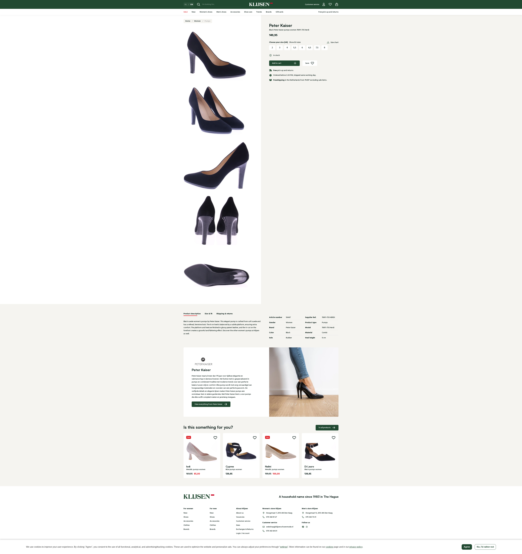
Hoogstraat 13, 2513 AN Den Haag (319, 513)
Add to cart (276, 63)
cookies (329, 547)
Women (197, 21)
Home (188, 21)
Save (307, 63)
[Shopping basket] (337, 4)
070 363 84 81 (271, 531)
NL (186, 4)
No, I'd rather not (485, 547)
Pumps (207, 21)
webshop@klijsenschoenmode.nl (279, 526)
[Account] (324, 4)
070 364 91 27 (271, 517)
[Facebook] (303, 526)
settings (284, 547)
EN (191, 4)
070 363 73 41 (311, 517)
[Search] (199, 4)
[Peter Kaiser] (222, 361)
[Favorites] (330, 4)
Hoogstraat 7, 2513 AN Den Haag (279, 513)
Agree (467, 547)
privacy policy (355, 547)
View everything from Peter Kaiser (208, 404)
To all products (325, 427)
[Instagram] (307, 526)
